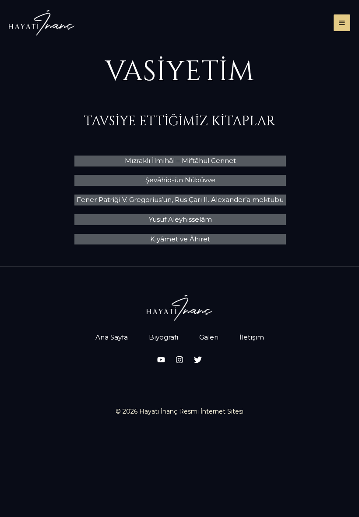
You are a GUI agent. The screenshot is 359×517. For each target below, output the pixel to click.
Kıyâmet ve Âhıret (180, 239)
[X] (198, 360)
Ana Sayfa (111, 337)
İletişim (251, 337)
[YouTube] (161, 360)
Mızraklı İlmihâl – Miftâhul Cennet (180, 160)
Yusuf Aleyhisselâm (180, 219)
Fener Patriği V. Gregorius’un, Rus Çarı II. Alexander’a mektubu (180, 199)
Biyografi (163, 337)
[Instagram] (179, 360)
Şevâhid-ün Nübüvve (180, 180)
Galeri (208, 337)
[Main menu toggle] (342, 23)
